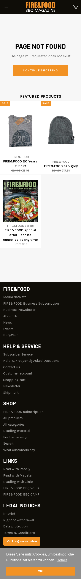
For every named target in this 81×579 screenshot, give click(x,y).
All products (13, 418)
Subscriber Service (18, 354)
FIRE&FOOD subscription (23, 412)
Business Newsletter (19, 310)
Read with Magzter (18, 475)
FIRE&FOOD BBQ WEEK (21, 488)
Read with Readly (16, 469)
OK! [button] (40, 571)
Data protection (15, 526)
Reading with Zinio (18, 482)
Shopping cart (14, 380)
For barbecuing (15, 437)
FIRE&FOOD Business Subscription (31, 303)
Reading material (16, 431)
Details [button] (62, 560)
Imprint (9, 513)
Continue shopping (40, 70)
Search (8, 443)
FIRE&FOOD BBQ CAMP (21, 494)
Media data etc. (15, 297)
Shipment (11, 392)
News (7, 322)
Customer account (17, 373)
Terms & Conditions (19, 533)
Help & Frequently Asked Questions (31, 361)
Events (8, 329)
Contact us (11, 367)
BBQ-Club (11, 335)
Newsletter (11, 386)
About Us (10, 316)
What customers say (19, 450)
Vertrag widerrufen (22, 541)
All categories (14, 424)
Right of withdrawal (18, 520)
